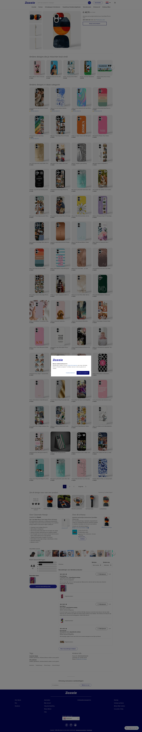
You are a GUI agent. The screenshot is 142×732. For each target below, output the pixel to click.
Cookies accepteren (83, 373)
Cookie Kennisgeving (72, 365)
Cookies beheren (70, 373)
